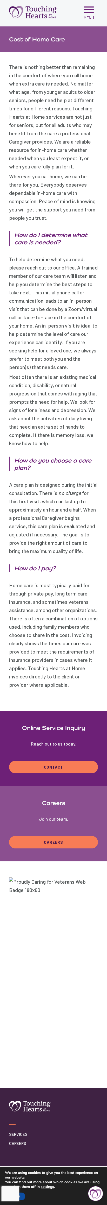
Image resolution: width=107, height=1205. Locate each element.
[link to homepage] (33, 12)
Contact (53, 767)
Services (18, 1134)
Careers (53, 842)
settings (47, 1187)
